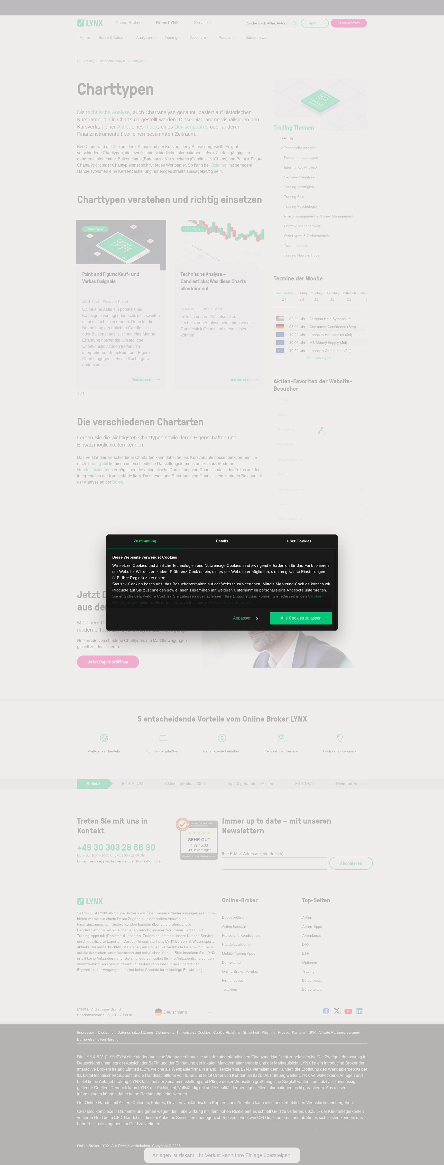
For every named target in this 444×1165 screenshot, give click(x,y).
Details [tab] (222, 541)
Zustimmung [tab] (145, 541)
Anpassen (242, 618)
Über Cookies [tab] (299, 541)
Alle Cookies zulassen (301, 618)
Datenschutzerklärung (229, 602)
